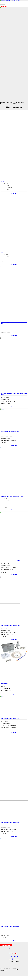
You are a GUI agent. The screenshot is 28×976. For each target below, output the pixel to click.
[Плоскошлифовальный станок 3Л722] (2, 409)
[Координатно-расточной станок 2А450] (2, 696)
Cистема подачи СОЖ (6, 683)
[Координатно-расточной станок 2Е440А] (10, 603)
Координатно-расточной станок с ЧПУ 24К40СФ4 (13, 496)
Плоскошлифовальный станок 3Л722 (10, 431)
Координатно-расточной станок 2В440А (10, 560)
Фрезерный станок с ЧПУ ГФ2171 (9, 181)
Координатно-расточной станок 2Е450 (10, 926)
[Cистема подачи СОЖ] (13, 661)
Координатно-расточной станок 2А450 (10, 718)
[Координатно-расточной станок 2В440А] (10, 538)
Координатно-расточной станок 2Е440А (10, 625)
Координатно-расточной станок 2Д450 (10, 822)
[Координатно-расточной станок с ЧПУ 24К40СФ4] (12, 473)
